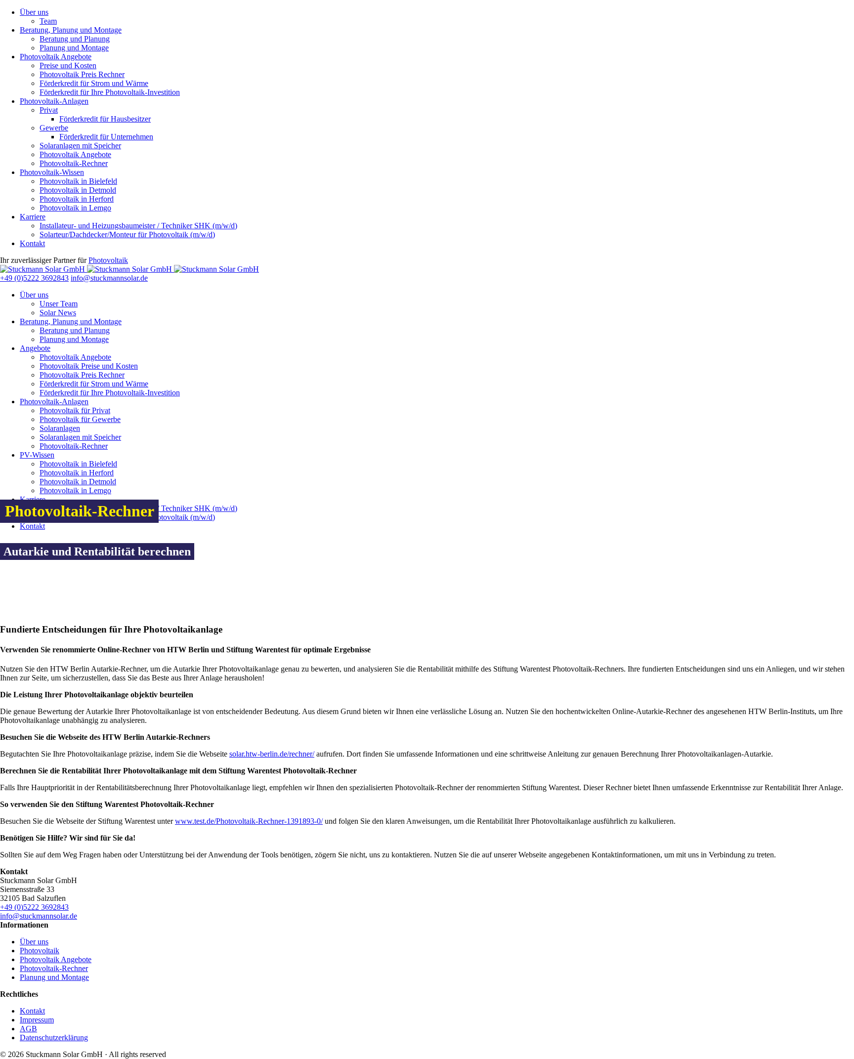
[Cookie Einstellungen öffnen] (22, 1046)
